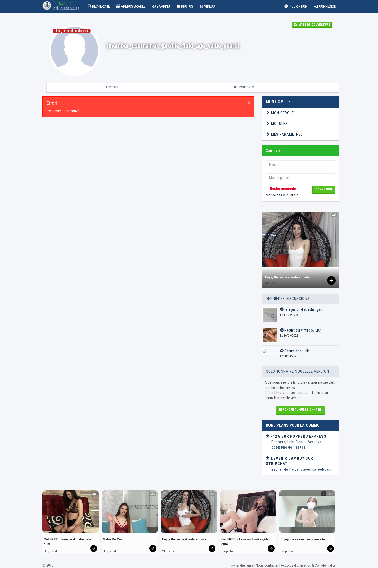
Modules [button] (279, 123)
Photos (186, 6)
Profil (113, 87)
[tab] (300, 113)
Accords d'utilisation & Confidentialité (308, 565)
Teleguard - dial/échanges (303, 309)
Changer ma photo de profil (72, 31)
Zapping (163, 6)
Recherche (100, 6)
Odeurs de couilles (297, 351)
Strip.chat (271, 283)
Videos (209, 6)
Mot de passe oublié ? (282, 195)
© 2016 (47, 565)
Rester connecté (282, 189)
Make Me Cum (113, 539)
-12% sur (298, 436)
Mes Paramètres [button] (286, 134)
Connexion (327, 6)
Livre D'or (245, 87)
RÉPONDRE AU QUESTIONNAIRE (300, 409)
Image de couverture (313, 24)
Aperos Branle (133, 6)
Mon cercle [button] (282, 113)
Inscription (297, 6)
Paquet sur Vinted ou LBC (302, 330)
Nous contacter (267, 565)
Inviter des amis (242, 565)
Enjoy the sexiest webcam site (287, 277)
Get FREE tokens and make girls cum (68, 542)
